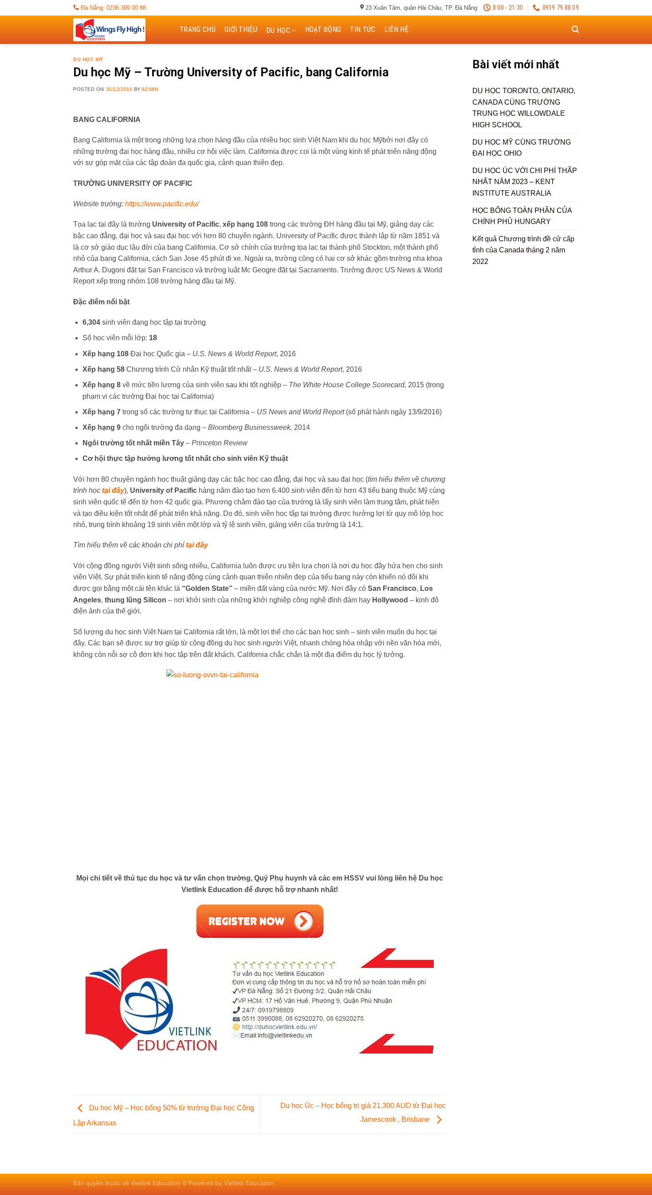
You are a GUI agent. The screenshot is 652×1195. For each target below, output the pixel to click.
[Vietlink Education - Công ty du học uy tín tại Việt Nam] (117, 30)
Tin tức (362, 29)
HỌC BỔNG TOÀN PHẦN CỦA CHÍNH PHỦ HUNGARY (522, 216)
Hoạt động (323, 29)
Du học (278, 30)
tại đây (113, 490)
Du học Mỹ (88, 60)
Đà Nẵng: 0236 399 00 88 (112, 7)
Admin (149, 89)
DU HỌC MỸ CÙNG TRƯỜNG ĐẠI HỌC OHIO (521, 147)
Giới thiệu (240, 29)
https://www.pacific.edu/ (162, 204)
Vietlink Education (249, 1183)
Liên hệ (396, 29)
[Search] (575, 29)
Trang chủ (198, 29)
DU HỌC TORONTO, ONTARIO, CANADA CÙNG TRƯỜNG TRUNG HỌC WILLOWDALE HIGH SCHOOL (523, 108)
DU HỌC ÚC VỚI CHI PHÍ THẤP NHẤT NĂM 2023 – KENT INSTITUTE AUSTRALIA (524, 182)
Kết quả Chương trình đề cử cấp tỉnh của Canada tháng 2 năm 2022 (523, 250)
